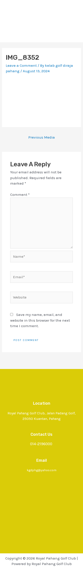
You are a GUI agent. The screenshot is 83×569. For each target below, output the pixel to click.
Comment (20, 194)
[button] (41, 34)
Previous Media (41, 137)
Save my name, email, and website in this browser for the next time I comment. (40, 320)
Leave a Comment (21, 65)
